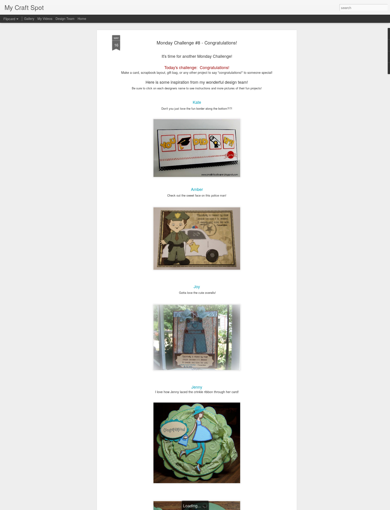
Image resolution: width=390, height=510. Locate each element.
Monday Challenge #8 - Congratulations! (197, 42)
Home (82, 18)
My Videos (44, 18)
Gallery (29, 18)
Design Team (65, 18)
